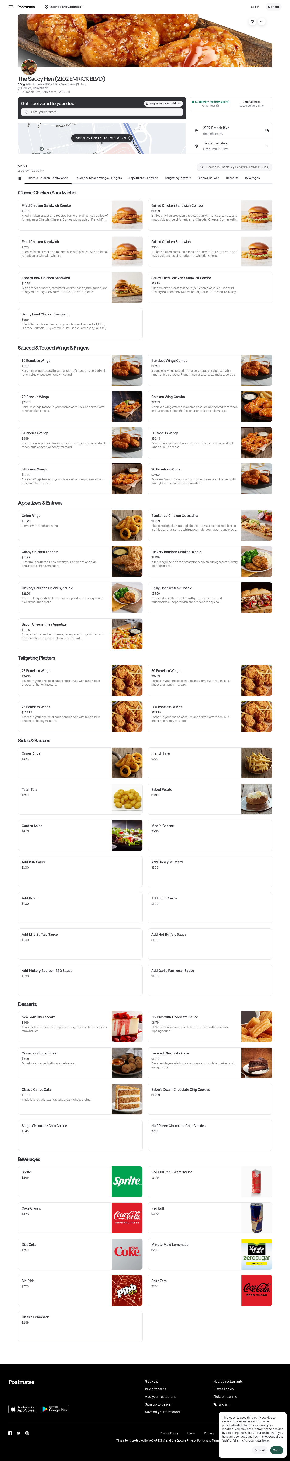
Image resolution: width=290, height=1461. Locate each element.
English (224, 1404)
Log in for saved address (165, 103)
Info (83, 84)
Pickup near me (225, 1397)
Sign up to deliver (158, 1404)
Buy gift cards (155, 1389)
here (265, 1440)
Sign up (273, 6)
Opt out (260, 1450)
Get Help (151, 1381)
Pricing (208, 1433)
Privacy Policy (169, 1433)
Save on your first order (162, 1412)
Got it (277, 1450)
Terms (191, 1433)
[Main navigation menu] (11, 7)
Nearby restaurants (228, 1381)
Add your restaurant (160, 1397)
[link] (252, 21)
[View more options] (262, 21)
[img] (102, 138)
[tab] (47, 178)
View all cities (223, 1389)
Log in (255, 6)
